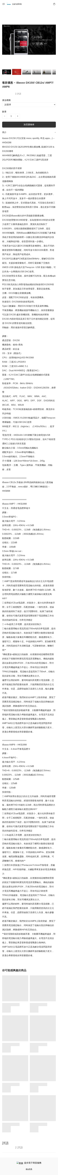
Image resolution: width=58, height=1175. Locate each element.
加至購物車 (29, 124)
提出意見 (29, 1169)
